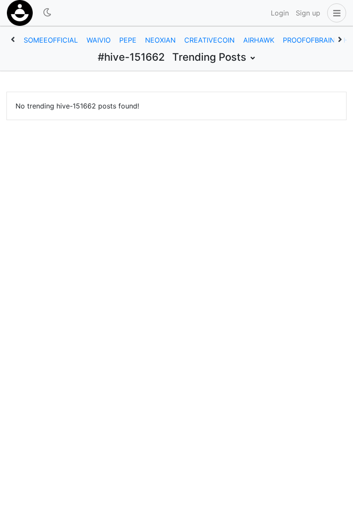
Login (280, 13)
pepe (127, 40)
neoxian (160, 40)
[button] (335, 12)
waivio (99, 40)
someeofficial (51, 40)
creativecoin (209, 40)
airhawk (258, 40)
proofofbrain (309, 40)
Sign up (308, 13)
